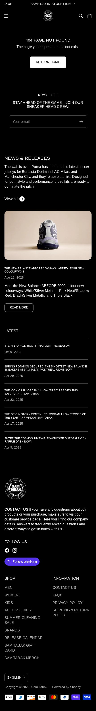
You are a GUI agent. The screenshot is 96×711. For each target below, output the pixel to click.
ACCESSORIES (17, 610)
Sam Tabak (39, 687)
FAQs (56, 595)
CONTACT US (64, 587)
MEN (8, 587)
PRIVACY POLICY (67, 603)
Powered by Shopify (66, 687)
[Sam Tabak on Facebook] (7, 550)
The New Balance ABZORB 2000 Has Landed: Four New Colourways (44, 270)
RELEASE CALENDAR (23, 638)
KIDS (8, 603)
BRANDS (12, 630)
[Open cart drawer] (89, 15)
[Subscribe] (81, 121)
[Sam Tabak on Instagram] (14, 550)
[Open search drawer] (80, 15)
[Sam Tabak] (48, 15)
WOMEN (11, 595)
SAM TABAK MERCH (22, 658)
